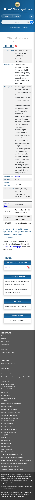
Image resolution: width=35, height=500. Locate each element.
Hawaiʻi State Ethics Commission (11, 403)
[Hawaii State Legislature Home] (17, 4)
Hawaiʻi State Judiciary (8, 363)
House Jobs (5, 341)
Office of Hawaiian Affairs (9, 415)
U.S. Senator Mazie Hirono (9, 429)
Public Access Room (7, 374)
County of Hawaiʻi (6, 446)
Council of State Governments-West (12, 469)
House (3, 336)
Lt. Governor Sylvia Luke (8, 355)
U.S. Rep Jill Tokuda (7, 423)
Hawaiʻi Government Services (10, 418)
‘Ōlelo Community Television (9, 452)
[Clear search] (28, 22)
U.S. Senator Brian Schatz (8, 432)
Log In (6, 16)
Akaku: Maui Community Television (11, 454)
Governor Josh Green (7, 352)
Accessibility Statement (8, 398)
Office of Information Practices (10, 412)
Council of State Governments (10, 466)
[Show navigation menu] (31, 16)
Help (26, 27)
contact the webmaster (13, 494)
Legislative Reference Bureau (10, 371)
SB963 (17, 176)
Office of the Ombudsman (9, 409)
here (14, 486)
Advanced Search (14, 27)
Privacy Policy (5, 395)
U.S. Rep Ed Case (6, 426)
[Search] (31, 22)
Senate (3, 338)
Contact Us (4, 392)
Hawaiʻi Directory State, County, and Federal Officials (17, 377)
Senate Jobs (5, 344)
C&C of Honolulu (6, 437)
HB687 (8, 46)
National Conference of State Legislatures (14, 463)
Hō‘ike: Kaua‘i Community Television (12, 457)
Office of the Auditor (7, 406)
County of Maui (5, 440)
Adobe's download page (12, 247)
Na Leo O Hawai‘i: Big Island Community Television (16, 460)
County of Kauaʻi (6, 443)
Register (16, 16)
